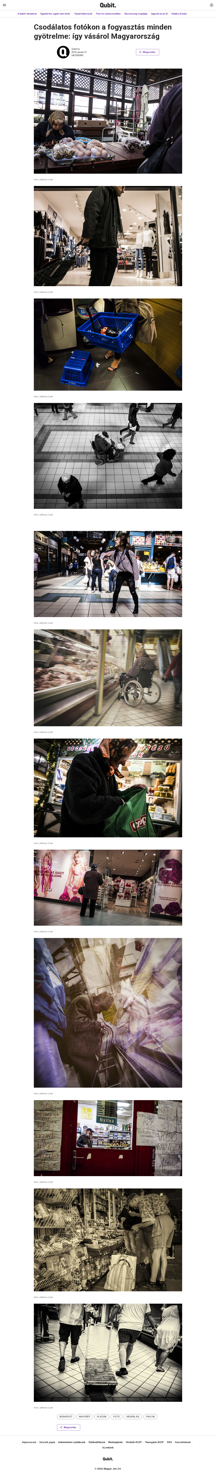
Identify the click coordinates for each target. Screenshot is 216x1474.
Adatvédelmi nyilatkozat (71, 1442)
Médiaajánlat (115, 1442)
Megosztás (149, 52)
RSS (169, 1442)
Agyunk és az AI (159, 13)
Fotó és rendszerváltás (108, 13)
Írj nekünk (108, 1447)
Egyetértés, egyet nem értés (55, 13)
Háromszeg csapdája (135, 13)
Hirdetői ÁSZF (134, 1442)
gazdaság (77, 55)
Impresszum (29, 1442)
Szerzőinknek (183, 1442)
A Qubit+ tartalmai (27, 13)
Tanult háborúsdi (83, 13)
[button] (66, 1416)
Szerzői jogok (47, 1442)
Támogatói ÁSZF (154, 1442)
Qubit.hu (75, 49)
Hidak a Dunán (179, 13)
